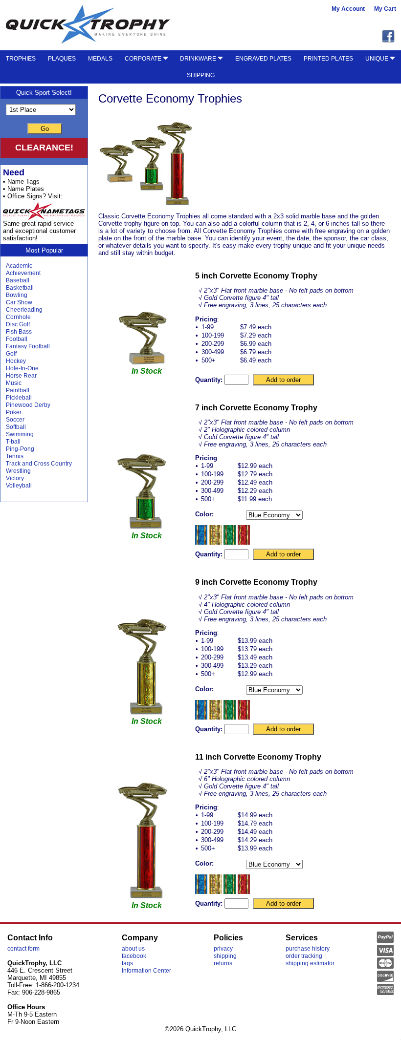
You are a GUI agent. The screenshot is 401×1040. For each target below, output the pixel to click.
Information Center (146, 970)
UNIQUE (377, 58)
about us (133, 948)
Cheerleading (24, 309)
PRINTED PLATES (328, 58)
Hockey (16, 361)
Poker (14, 412)
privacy (223, 948)
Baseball (17, 280)
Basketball (20, 287)
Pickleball (19, 397)
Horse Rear (21, 375)
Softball (16, 427)
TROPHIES (21, 58)
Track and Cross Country (39, 463)
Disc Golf (18, 324)
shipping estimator (310, 963)
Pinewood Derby (28, 405)
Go (45, 128)
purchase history (308, 948)
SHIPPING (201, 75)
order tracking (304, 956)
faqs (127, 963)
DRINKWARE (199, 58)
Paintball (17, 390)
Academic (19, 265)
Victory (15, 478)
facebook (134, 956)
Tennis (14, 456)
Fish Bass (19, 331)
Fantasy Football (28, 346)
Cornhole (18, 317)
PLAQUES (62, 58)
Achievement (23, 273)
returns (223, 963)
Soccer (15, 419)
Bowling (16, 295)
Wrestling (18, 470)
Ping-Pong (20, 449)
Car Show (19, 302)
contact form (23, 948)
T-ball (13, 441)
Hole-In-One (22, 368)
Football (16, 339)
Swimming (20, 434)
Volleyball (19, 485)
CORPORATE (144, 58)
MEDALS (100, 58)
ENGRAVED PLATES (263, 58)
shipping (225, 956)
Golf (11, 353)
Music (14, 383)
